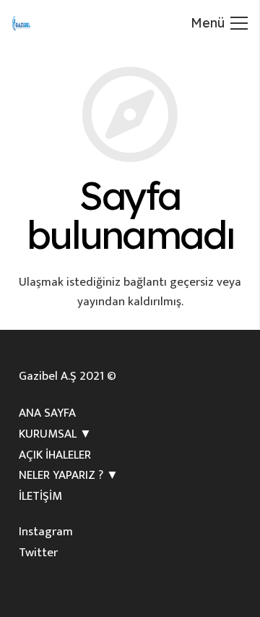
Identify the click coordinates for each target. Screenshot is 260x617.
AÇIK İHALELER (55, 455)
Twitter (38, 552)
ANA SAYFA (47, 413)
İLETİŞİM (40, 496)
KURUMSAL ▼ (55, 434)
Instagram (46, 532)
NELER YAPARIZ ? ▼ (68, 475)
